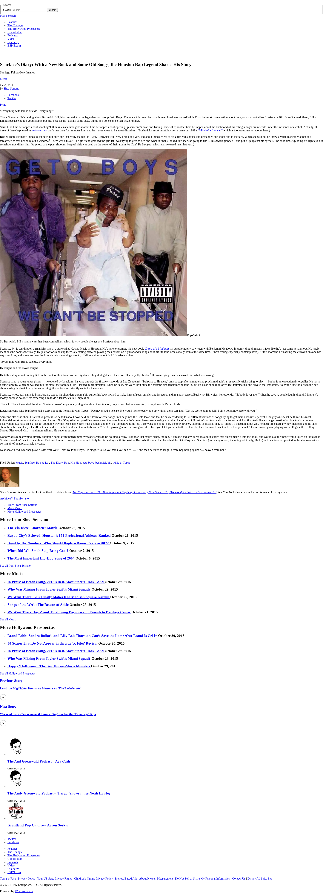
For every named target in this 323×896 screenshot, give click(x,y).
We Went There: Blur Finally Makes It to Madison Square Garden (58, 597)
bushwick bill (103, 462)
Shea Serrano (11, 88)
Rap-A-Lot (42, 462)
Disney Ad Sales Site (259, 878)
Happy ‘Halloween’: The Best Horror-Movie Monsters (49, 666)
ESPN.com (14, 45)
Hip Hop (75, 462)
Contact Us (238, 878)
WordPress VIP (24, 891)
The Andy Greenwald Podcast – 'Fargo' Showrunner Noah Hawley (58, 793)
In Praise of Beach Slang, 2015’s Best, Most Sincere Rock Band (56, 582)
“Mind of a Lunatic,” (210, 130)
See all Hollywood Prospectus (18, 673)
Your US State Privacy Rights (54, 878)
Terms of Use (8, 878)
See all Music (8, 619)
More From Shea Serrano (22, 504)
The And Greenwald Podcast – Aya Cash (38, 761)
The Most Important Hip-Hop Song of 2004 (41, 558)
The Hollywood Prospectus (23, 28)
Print (3, 104)
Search (7, 9)
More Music (14, 508)
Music (3, 78)
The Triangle (15, 25)
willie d (117, 462)
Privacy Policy (26, 878)
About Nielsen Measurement (156, 878)
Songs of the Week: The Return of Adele (38, 605)
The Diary (57, 462)
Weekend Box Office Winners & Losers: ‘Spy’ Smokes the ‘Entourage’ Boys (48, 714)
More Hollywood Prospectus (24, 511)
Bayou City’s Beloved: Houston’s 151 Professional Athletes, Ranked (59, 535)
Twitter (11, 98)
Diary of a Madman (157, 348)
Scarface (29, 462)
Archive (5, 498)
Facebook (13, 94)
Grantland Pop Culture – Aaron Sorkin (37, 825)
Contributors (14, 32)
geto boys (88, 462)
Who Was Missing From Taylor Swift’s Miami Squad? (49, 589)
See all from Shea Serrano (15, 565)
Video (11, 38)
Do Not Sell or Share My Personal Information (202, 878)
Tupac (126, 462)
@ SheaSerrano (19, 498)
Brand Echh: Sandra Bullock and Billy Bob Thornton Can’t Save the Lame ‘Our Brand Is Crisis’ (82, 636)
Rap (66, 462)
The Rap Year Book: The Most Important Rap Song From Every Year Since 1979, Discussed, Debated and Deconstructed (144, 492)
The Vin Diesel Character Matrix (33, 528)
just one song (39, 130)
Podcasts (12, 35)
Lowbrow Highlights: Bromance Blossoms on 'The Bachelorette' (40, 688)
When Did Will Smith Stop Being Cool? (38, 551)
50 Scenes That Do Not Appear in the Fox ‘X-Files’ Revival (52, 643)
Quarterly (13, 42)
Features (12, 22)
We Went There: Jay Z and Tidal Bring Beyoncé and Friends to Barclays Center (69, 612)
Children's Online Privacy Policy (93, 878)
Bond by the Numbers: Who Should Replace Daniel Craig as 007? (58, 543)
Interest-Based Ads (126, 878)
